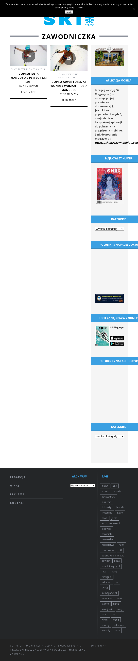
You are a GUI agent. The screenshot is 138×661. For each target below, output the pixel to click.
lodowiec (106, 528)
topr (104, 614)
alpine (105, 485)
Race (61, 77)
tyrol (113, 614)
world (116, 619)
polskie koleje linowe (113, 555)
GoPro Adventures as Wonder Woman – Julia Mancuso (69, 86)
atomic (105, 491)
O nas (15, 485)
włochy (105, 625)
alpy (114, 485)
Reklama (17, 494)
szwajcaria (107, 609)
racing (114, 571)
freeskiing (107, 512)
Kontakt (17, 502)
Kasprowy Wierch (111, 523)
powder (106, 560)
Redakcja (18, 477)
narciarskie (107, 539)
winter (105, 619)
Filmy (14, 69)
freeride (120, 507)
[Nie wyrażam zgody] (133, 8)
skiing (105, 587)
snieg (116, 603)
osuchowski (108, 550)
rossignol (107, 577)
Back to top (98, 646)
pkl (120, 550)
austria (117, 491)
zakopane (119, 625)
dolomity (106, 507)
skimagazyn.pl (109, 592)
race (104, 571)
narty (121, 544)
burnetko (106, 502)
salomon (106, 582)
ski (117, 582)
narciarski (107, 534)
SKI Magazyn (30, 86)
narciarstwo (108, 544)
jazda (114, 518)
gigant (119, 512)
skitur (120, 598)
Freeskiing (24, 69)
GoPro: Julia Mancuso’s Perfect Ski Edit (29, 78)
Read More (28, 92)
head (104, 518)
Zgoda (69, 12)
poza (117, 560)
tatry (120, 609)
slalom (105, 603)
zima (117, 630)
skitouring (107, 598)
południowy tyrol (111, 566)
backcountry (108, 496)
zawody (106, 630)
